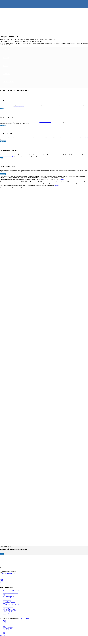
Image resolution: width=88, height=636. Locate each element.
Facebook (2, 581)
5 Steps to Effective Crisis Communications (11, 590)
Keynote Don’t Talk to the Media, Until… (11, 604)
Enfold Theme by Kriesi (24, 618)
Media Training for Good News (9, 609)
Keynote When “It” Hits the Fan (9, 605)
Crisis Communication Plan (8, 596)
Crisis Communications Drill (8, 598)
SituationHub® (85, 137)
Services (4, 614)
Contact (4, 595)
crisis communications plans (45, 122)
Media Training (6, 608)
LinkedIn (62, 179)
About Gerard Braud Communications (10, 593)
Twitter (1, 580)
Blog (4, 594)
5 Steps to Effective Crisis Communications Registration (14, 591)
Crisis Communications (7, 597)
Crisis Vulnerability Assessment (9, 602)
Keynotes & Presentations (8, 607)
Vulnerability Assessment (19, 106)
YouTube (2, 582)
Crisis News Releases (7, 601)
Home (4, 603)
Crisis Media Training (7, 600)
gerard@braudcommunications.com (7, 573)
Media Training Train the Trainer (9, 612)
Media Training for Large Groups (9, 610)
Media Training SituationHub (8, 611)
